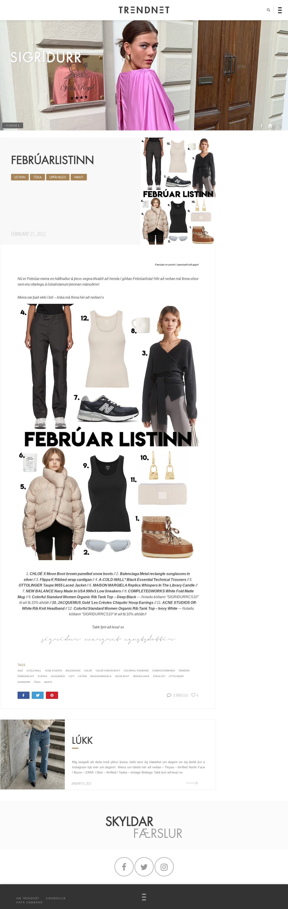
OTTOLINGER (176, 676)
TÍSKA (37, 177)
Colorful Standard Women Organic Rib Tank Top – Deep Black (84, 597)
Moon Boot (122, 676)
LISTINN (19, 177)
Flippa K (42, 676)
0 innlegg (180, 695)
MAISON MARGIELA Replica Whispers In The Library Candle (144, 585)
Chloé (88, 670)
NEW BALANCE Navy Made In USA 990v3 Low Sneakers (73, 591)
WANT (78, 177)
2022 (20, 670)
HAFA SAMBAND (29, 902)
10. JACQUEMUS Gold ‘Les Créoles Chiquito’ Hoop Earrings (102, 602)
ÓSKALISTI (159, 676)
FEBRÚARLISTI (26, 676)
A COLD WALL (34, 670)
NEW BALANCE (141, 676)
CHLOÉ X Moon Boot (108, 670)
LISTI (71, 676)
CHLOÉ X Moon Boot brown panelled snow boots (72, 574)
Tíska (37, 682)
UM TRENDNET (27, 898)
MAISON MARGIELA (101, 676)
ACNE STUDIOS (53, 670)
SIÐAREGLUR (56, 898)
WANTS (48, 682)
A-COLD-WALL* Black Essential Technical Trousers (142, 580)
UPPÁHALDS (58, 177)
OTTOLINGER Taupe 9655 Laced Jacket (52, 585)
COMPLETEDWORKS (163, 670)
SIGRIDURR (24, 682)
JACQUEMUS (58, 676)
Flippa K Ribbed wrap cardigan (66, 580)
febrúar (184, 670)
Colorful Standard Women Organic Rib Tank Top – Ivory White (125, 608)
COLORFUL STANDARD (136, 670)
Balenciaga (73, 670)
